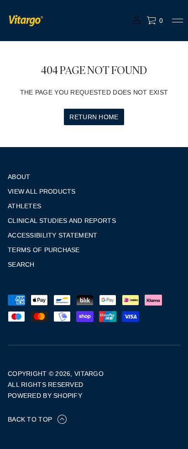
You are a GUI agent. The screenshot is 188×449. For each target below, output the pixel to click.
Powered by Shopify (45, 395)
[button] (154, 21)
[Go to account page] (136, 22)
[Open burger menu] (177, 21)
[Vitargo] (26, 20)
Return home (93, 117)
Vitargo (89, 373)
